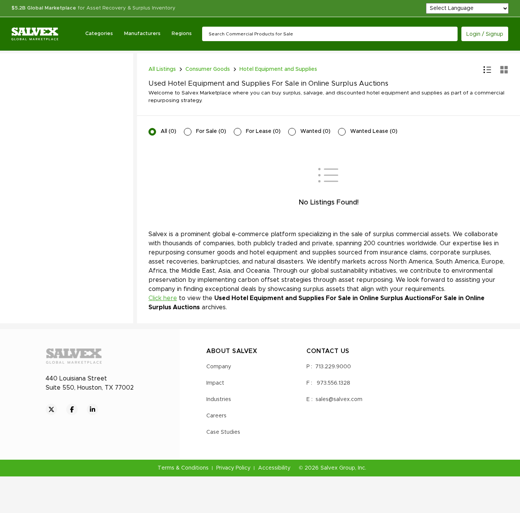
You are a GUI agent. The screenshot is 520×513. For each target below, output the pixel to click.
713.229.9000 (333, 366)
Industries (218, 399)
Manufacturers (142, 33)
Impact (215, 383)
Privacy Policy (233, 468)
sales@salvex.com (339, 399)
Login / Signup (484, 34)
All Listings (162, 69)
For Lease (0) (263, 131)
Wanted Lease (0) (373, 131)
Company (218, 366)
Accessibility (274, 468)
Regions (181, 33)
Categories (99, 33)
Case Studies (223, 432)
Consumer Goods (207, 69)
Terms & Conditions (183, 468)
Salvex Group (338, 468)
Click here (162, 298)
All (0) (168, 131)
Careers (216, 416)
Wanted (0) (315, 131)
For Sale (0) (211, 131)
